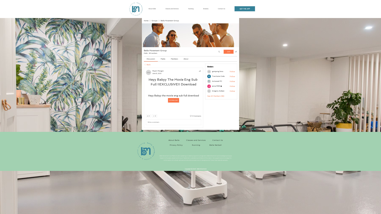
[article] (173, 98)
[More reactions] (154, 116)
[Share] (200, 71)
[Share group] (236, 51)
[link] (151, 59)
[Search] (219, 52)
